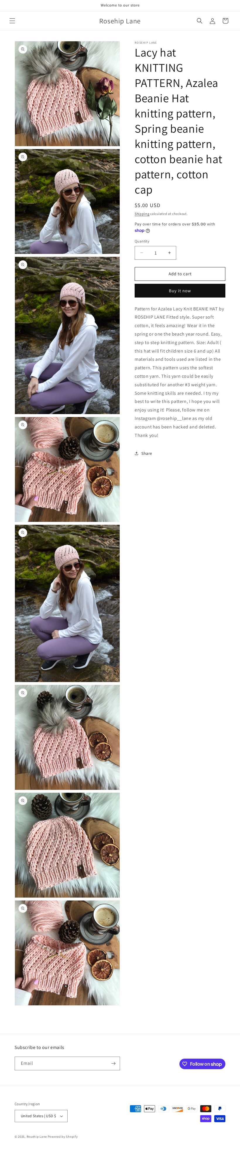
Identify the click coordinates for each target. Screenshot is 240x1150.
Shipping (142, 213)
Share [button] (146, 453)
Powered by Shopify (63, 1136)
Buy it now (180, 290)
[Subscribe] (113, 1063)
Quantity (142, 241)
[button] (12, 20)
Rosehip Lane (37, 1136)
